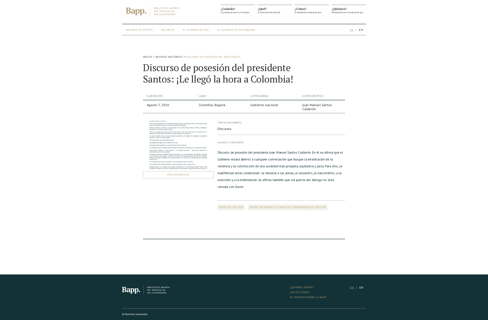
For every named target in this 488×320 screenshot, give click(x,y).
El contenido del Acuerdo (269, 10)
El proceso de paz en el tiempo (235, 10)
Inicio (147, 56)
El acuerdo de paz (196, 29)
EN (361, 30)
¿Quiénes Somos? (302, 287)
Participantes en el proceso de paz (347, 10)
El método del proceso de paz (308, 10)
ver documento (178, 174)
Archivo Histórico (139, 29)
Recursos (168, 29)
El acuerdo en (227, 29)
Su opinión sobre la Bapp (308, 297)
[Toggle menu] (364, 30)
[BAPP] (152, 11)
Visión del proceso (231, 207)
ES (352, 30)
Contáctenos (300, 292)
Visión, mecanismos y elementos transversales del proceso (288, 207)
